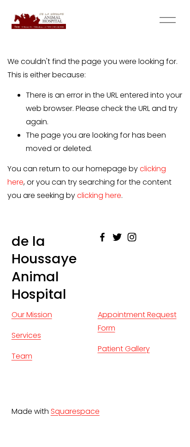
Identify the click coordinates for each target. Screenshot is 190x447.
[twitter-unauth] (117, 237)
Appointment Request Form (137, 321)
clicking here (99, 195)
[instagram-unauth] (132, 237)
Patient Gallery (124, 348)
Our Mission (32, 314)
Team (22, 356)
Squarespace (75, 411)
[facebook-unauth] (102, 237)
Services (26, 335)
